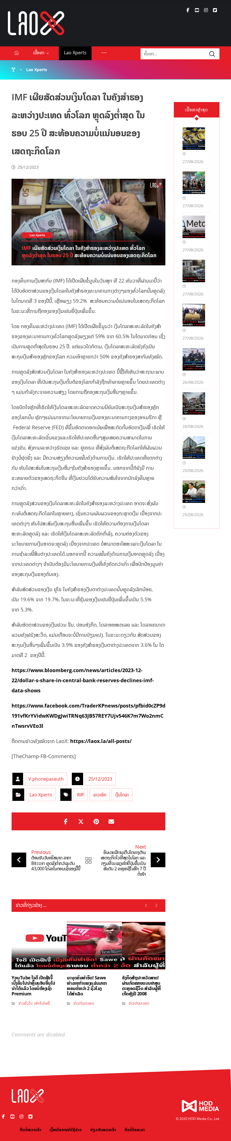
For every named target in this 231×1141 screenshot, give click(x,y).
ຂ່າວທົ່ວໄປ (25, 1003)
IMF (80, 795)
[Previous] (146, 905)
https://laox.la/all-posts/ (101, 741)
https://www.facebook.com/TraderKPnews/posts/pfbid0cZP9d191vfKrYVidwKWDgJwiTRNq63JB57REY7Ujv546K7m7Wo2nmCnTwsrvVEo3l (88, 715)
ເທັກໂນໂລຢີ (42, 1003)
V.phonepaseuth (46, 779)
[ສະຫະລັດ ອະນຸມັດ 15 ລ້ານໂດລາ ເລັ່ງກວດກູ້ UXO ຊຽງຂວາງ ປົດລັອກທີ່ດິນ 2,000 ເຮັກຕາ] (194, 359)
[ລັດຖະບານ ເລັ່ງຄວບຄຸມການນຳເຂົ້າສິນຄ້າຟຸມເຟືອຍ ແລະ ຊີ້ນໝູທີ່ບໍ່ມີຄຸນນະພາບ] (194, 491)
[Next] (156, 905)
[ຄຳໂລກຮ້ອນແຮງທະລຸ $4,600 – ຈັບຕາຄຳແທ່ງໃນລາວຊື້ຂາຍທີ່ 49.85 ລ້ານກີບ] (194, 138)
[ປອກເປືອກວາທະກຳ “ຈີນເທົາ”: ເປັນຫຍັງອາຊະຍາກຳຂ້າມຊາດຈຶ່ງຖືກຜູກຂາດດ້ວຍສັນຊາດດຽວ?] (194, 403)
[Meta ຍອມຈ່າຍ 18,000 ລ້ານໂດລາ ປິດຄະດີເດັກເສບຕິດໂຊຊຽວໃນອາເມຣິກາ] (194, 227)
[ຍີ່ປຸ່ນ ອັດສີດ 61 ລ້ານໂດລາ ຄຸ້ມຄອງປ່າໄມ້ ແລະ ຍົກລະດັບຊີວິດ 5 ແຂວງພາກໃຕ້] (194, 315)
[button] (187, 10)
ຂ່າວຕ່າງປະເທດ (84, 1003)
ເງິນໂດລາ (122, 795)
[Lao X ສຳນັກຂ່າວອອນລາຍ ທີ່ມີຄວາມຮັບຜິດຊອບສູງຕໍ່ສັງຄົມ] (36, 23)
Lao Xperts (41, 795)
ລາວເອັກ (99, 795)
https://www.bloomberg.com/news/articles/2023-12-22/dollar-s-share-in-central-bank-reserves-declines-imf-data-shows (83, 680)
